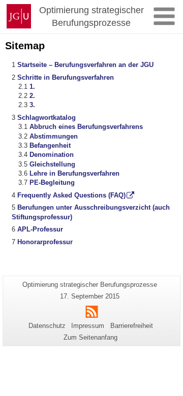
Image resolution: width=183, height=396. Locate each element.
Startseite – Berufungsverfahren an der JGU (85, 65)
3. (32, 105)
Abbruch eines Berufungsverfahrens (86, 126)
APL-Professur (40, 229)
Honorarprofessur (45, 242)
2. (32, 96)
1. (32, 86)
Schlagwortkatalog (46, 117)
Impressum (87, 325)
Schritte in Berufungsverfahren (65, 77)
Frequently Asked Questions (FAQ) (71, 195)
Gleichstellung (52, 164)
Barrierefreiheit (131, 325)
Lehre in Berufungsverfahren (74, 173)
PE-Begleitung (52, 182)
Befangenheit (50, 145)
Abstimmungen (53, 136)
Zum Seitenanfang (90, 337)
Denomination (51, 154)
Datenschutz (47, 325)
